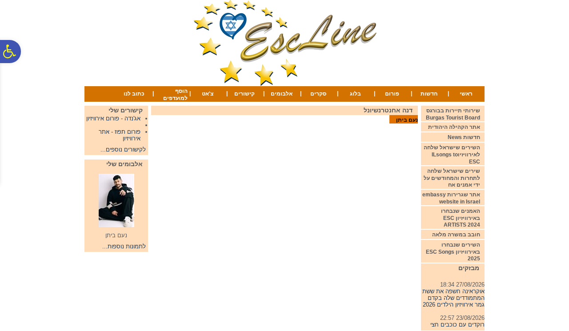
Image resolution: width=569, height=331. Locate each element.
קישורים (244, 94)
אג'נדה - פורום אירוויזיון (113, 118)
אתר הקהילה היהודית (454, 127)
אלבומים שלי (124, 163)
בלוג (355, 94)
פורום (392, 94)
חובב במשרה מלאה (456, 234)
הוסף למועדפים (175, 94)
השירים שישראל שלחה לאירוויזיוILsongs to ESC (452, 154)
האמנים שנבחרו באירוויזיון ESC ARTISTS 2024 (460, 218)
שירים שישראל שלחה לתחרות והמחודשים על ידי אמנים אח (452, 178)
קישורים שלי (125, 110)
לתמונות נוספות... (124, 246)
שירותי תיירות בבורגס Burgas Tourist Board (453, 114)
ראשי (466, 94)
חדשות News (464, 137)
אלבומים (282, 94)
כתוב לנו (134, 94)
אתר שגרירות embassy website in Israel (451, 198)
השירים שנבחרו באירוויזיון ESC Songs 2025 (453, 252)
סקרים (318, 94)
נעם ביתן (407, 120)
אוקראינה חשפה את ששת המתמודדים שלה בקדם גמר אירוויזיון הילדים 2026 (453, 297)
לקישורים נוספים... (123, 149)
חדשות (429, 94)
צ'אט (207, 94)
